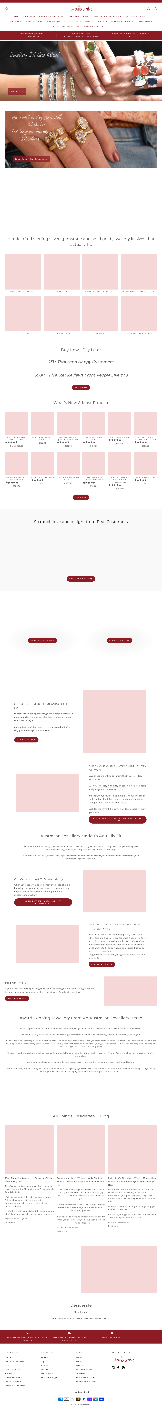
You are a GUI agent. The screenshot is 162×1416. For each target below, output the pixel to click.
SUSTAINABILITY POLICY (85, 1378)
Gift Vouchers (17, 998)
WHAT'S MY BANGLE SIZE (15, 1386)
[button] (11, 442)
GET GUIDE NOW (26, 740)
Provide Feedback (81, 1392)
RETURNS (44, 1366)
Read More (10, 1222)
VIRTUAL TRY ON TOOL (14, 1378)
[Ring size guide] (119, 640)
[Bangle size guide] (42, 640)
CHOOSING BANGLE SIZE (86, 1382)
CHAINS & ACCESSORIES (96, 26)
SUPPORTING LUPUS (84, 1370)
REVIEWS (80, 1366)
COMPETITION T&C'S (49, 1378)
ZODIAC (68, 21)
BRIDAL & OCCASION (49, 21)
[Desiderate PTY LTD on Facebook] (118, 1367)
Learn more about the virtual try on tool (117, 819)
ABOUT (79, 1362)
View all (81, 497)
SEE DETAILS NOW (102, 964)
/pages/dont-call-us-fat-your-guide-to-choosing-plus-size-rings (117, 956)
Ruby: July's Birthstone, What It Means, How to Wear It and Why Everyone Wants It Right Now (132, 1181)
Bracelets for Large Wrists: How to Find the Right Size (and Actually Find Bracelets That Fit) (81, 1181)
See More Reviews (81, 579)
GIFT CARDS (16, 21)
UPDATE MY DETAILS (13, 1382)
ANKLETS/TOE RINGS (96, 21)
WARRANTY (80, 1374)
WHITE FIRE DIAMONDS (137, 16)
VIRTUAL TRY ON (70, 26)
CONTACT (44, 1358)
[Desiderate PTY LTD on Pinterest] (123, 1367)
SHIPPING (44, 1370)
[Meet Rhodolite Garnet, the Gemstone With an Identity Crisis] (29, 1149)
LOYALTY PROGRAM (12, 1370)
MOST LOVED (145, 21)
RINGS (86, 16)
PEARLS (30, 21)
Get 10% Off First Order (14, 1362)
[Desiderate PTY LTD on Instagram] (113, 1367)
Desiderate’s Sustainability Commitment (43, 902)
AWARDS (8, 1374)
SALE (78, 21)
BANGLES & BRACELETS (52, 16)
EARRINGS (73, 16)
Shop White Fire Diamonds (31, 159)
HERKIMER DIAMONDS (123, 21)
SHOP (15, 16)
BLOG (55, 26)
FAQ (42, 1362)
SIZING (79, 1358)
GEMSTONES (28, 16)
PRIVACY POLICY (47, 1374)
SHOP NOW (17, 91)
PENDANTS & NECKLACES (107, 16)
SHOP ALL (9, 1358)
